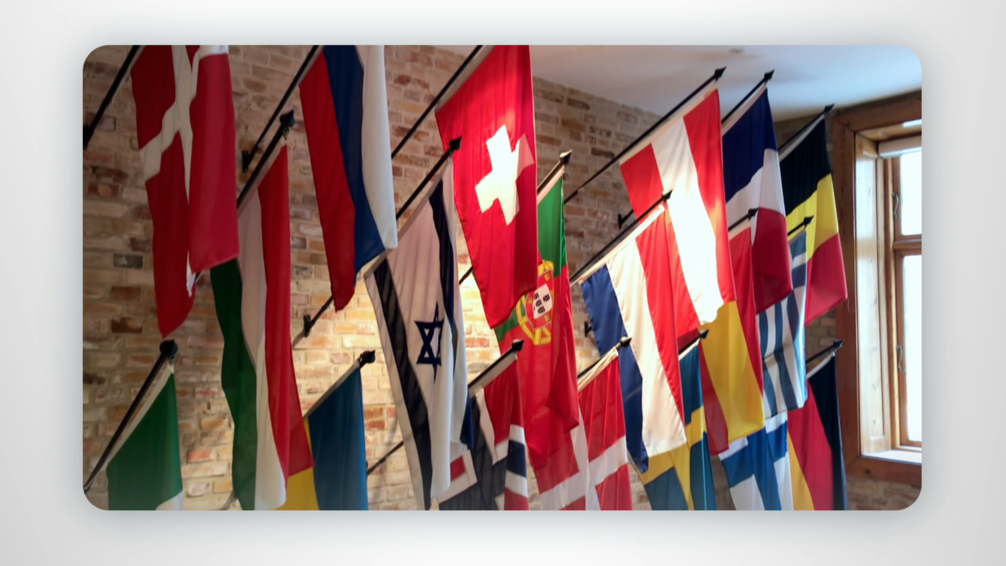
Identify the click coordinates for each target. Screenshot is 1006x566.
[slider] (519, 558)
